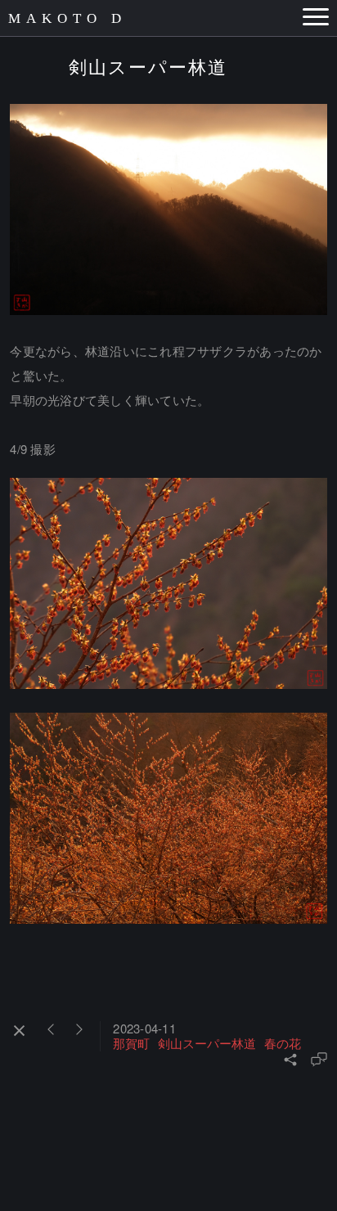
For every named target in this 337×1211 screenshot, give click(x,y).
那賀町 (131, 1042)
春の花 (282, 1042)
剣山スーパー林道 (207, 1042)
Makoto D (67, 18)
